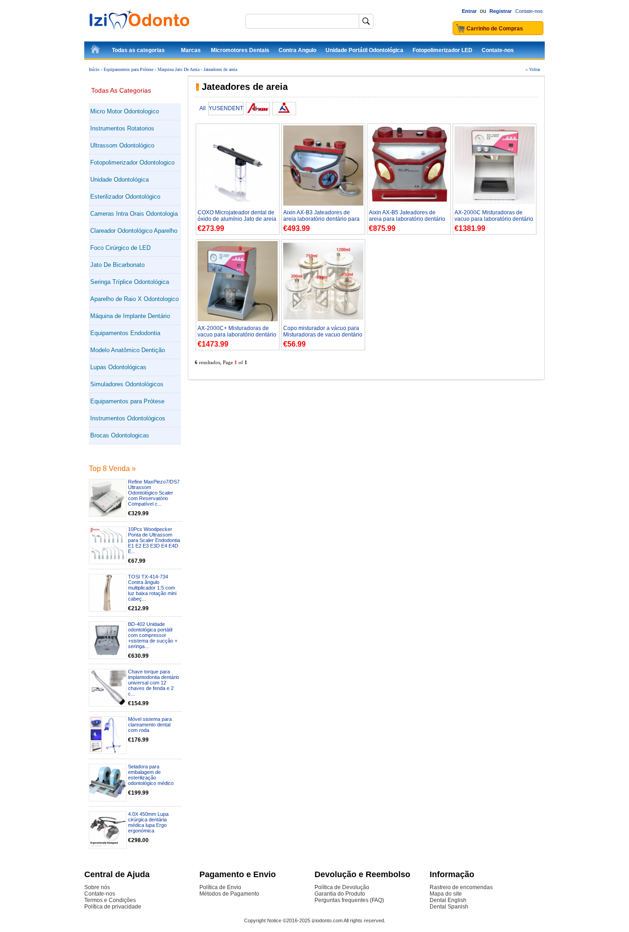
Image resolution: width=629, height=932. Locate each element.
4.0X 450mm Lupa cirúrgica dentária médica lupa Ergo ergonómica (148, 822)
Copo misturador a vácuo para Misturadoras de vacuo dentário (322, 331)
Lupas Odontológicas (118, 367)
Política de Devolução (341, 887)
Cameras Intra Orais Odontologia (134, 213)
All (202, 108)
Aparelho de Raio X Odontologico (134, 298)
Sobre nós (97, 887)
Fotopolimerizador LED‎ (442, 50)
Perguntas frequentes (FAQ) (349, 900)
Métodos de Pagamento (229, 894)
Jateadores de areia (220, 69)
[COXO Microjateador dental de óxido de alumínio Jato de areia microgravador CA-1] (238, 204)
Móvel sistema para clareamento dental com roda (150, 724)
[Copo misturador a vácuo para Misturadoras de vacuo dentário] (323, 319)
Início (94, 69)
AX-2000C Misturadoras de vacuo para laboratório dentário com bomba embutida (493, 219)
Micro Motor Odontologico (124, 111)
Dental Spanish (449, 906)
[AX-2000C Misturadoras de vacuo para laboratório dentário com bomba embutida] (494, 204)
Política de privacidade (112, 906)
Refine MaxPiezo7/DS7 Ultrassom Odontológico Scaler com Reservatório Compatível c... (154, 493)
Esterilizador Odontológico (125, 196)
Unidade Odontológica (119, 179)
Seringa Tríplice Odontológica (129, 281)
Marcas (191, 50)
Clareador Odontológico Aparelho (133, 230)
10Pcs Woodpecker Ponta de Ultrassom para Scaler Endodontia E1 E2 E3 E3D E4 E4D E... (154, 540)
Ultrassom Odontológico (122, 145)
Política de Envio (220, 887)
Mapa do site (446, 894)
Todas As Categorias (121, 90)
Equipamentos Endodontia (125, 333)
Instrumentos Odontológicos (127, 418)
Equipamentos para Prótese (128, 69)
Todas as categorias (138, 50)
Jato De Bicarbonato (117, 264)
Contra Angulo (297, 50)
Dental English (448, 900)
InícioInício (96, 50)
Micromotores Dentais (240, 50)
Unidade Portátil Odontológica (364, 50)
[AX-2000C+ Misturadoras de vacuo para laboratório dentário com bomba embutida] (238, 319)
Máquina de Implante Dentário (130, 316)
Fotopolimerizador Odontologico (132, 162)
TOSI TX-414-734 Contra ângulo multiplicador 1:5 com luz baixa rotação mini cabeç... (152, 588)
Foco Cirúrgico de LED (120, 247)
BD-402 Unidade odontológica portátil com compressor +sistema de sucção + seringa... (152, 635)
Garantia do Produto (339, 894)
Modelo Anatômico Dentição (127, 350)
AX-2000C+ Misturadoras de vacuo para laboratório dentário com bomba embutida (237, 334)
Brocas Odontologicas (119, 435)
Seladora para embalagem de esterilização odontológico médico (151, 775)
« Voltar (532, 69)
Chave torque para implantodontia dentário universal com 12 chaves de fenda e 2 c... (153, 682)
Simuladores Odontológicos (126, 384)
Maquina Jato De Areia (178, 69)
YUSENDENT (226, 108)
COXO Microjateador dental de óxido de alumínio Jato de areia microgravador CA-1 (237, 219)
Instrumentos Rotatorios (122, 128)
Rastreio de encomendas (461, 887)
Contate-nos (529, 11)
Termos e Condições (110, 900)
